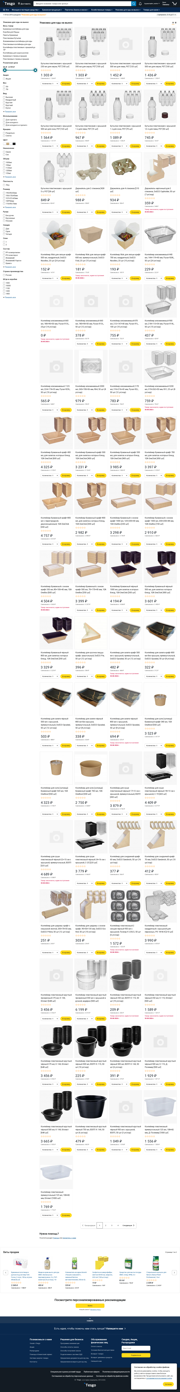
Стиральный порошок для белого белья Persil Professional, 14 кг (156, 1274)
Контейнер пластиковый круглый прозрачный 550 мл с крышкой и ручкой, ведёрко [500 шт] (90, 998)
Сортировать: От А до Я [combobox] (165, 15)
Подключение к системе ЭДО (71, 1354)
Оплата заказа (96, 1346)
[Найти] (133, 3)
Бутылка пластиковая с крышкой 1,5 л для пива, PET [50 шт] (160, 127)
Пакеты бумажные (10, 35)
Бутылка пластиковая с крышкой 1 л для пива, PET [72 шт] (90, 127)
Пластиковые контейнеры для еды (17, 44)
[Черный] (14, 144)
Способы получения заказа (70, 1351)
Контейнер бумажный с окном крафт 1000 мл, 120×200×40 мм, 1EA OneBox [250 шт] (124, 521)
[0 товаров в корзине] (174, 4)
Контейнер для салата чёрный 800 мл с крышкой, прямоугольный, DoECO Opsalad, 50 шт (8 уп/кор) (125, 723)
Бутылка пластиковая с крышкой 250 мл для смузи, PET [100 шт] (56, 65)
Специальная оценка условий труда (65, 1372)
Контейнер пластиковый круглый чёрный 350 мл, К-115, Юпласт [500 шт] (160, 998)
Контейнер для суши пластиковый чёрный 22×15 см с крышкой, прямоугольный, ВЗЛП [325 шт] (56, 861)
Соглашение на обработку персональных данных (72, 1376)
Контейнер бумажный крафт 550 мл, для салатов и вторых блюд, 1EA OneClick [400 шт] (125, 455)
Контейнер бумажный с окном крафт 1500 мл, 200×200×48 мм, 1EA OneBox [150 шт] (159, 521)
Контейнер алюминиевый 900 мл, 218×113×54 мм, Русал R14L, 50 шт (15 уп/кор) (159, 324)
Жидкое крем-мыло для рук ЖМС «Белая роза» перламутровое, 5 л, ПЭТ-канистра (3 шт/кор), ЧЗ (48, 1276)
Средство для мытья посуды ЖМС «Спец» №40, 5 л (130, 1273)
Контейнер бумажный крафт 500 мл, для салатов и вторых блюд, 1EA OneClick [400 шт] (90, 455)
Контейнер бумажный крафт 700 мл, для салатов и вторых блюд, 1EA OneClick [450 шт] (160, 455)
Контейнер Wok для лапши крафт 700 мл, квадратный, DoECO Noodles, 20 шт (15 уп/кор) (125, 257)
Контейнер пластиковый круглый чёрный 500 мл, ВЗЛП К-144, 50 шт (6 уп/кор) (125, 1064)
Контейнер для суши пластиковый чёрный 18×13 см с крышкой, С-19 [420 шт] (160, 791)
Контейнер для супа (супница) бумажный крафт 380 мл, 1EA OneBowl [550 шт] (158, 722)
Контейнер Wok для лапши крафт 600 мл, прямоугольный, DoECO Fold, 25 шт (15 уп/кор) (90, 257)
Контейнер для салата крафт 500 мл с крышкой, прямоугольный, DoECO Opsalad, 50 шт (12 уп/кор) (125, 655)
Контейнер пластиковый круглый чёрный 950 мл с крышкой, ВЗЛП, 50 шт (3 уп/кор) (125, 1129)
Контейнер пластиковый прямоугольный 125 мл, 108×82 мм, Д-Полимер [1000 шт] (159, 1129)
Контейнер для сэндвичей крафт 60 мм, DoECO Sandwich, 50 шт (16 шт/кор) (125, 859)
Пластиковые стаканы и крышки (16, 59)
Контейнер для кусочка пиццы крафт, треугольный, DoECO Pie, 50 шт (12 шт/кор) (89, 655)
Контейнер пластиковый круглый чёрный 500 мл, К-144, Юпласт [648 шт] (56, 1129)
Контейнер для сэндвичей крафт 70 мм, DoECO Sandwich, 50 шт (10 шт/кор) (160, 859)
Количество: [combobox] (47, 84)
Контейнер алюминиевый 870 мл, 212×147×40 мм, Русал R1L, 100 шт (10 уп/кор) (124, 324)
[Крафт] (7, 144)
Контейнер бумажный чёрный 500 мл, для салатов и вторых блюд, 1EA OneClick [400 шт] (158, 589)
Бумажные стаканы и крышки (15, 56)
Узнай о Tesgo (35, 1343)
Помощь (56, 1238)
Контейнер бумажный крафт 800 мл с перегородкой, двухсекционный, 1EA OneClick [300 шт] (56, 522)
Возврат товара (97, 1354)
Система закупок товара (39, 1358)
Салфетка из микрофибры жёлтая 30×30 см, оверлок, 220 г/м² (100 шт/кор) (102, 1274)
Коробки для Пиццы (11, 32)
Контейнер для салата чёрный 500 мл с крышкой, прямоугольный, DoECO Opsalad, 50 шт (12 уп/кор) (55, 723)
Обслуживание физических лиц (99, 1341)
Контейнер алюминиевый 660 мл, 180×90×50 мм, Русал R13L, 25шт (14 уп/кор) (55, 324)
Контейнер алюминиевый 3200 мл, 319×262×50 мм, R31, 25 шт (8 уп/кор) (160, 389)
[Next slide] (174, 1272)
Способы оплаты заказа (69, 1347)
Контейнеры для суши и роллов (15, 53)
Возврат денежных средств (101, 1357)
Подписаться (136, 1355)
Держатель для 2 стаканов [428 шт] (89, 190)
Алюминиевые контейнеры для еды (17, 41)
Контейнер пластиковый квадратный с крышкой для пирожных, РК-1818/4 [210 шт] (159, 929)
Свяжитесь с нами (69, 1238)
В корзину (66, 84)
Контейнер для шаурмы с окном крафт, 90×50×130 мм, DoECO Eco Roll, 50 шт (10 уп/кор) (90, 929)
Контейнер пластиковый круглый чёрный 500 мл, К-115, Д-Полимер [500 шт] (160, 1064)
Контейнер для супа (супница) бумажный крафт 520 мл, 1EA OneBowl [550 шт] (54, 791)
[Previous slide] (5, 1272)
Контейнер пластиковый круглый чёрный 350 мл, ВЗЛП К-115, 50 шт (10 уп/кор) (125, 998)
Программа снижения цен (69, 1343)
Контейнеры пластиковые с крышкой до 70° (19, 48)
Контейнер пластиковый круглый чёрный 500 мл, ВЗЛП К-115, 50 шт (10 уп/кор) (90, 1064)
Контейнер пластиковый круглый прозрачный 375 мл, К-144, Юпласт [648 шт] (56, 998)
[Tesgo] (9, 4)
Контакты (33, 1362)
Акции (32, 1347)
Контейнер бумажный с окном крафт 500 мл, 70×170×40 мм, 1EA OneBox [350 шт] (90, 589)
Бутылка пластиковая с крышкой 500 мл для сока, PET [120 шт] (56, 127)
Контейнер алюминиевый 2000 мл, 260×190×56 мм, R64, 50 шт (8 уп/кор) (90, 389)
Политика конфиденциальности (116, 1372)
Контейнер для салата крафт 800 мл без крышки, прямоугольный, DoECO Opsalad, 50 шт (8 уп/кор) (160, 655)
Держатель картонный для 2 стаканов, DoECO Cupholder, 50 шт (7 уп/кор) (160, 191)
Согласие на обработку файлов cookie (112, 1376)
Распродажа (34, 1351)
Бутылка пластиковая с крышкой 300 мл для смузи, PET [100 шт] (90, 65)
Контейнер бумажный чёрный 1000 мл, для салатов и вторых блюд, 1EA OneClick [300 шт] (124, 589)
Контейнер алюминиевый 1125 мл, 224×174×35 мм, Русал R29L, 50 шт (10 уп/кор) (55, 389)
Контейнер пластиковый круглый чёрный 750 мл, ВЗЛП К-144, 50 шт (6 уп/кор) (90, 1129)
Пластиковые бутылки (12, 38)
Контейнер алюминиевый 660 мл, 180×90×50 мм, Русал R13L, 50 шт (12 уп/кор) (89, 324)
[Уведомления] (140, 4)
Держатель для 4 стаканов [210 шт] (124, 190)
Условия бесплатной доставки (102, 1350)
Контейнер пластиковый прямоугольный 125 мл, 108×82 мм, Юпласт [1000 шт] (55, 1195)
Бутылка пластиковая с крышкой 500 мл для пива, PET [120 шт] (125, 65)
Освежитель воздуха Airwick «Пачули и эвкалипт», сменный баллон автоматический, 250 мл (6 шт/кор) (76, 1276)
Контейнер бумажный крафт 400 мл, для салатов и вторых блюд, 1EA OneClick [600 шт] (56, 455)
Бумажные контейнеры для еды (16, 29)
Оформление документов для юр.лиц (74, 1358)
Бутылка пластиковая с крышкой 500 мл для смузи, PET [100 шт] (160, 65)
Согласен (168, 1384)
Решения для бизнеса (71, 1339)
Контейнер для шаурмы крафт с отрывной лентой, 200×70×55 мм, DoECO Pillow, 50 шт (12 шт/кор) (56, 929)
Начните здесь (95, 1309)
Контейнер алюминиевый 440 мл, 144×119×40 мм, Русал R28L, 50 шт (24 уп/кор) (159, 257)
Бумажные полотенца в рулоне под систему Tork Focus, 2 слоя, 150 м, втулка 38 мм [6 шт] (21, 1276)
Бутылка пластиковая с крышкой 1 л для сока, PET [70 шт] (125, 127)
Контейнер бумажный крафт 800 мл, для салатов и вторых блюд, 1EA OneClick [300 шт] (90, 521)
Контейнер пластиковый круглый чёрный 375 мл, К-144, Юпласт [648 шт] (56, 1064)
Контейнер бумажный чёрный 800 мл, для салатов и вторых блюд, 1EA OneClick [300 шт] (54, 655)
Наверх (90, 1321)
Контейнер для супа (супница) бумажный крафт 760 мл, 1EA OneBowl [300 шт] (89, 791)
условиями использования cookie (159, 1378)
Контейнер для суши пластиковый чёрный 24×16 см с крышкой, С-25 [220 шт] (90, 859)
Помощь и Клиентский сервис (41, 1354)
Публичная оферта (91, 1372)
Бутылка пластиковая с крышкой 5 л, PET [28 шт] (56, 190)
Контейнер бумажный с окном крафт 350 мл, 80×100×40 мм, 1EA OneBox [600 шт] (56, 589)
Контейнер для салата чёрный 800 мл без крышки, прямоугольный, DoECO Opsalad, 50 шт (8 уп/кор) (90, 723)
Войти (90, 1306)
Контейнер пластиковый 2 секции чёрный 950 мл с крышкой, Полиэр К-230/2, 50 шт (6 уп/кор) (125, 930)
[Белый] (4, 144)
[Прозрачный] (10, 144)
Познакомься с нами (41, 1339)
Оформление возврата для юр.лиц (73, 1362)
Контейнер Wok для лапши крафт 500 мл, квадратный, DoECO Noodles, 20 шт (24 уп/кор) (56, 257)
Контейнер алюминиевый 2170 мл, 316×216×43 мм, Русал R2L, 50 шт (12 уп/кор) (124, 389)
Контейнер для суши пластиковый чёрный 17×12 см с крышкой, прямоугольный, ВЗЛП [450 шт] (125, 792)
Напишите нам (114, 1328)
